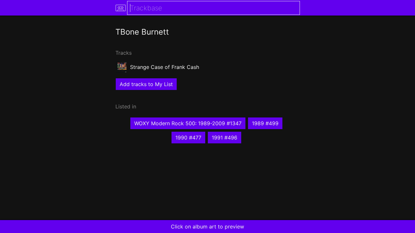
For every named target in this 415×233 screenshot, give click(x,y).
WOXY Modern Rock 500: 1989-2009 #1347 (188, 123)
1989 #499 (265, 123)
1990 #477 (188, 137)
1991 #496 (224, 137)
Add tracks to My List (146, 84)
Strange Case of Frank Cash (164, 67)
